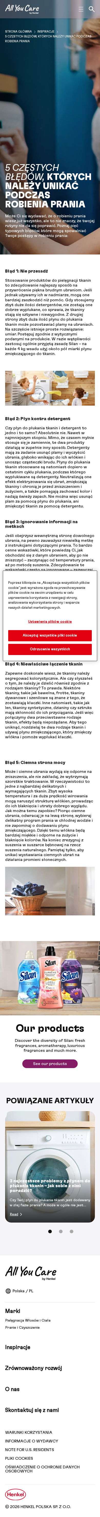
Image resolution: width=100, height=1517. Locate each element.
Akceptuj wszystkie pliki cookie (50, 635)
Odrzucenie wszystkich (50, 649)
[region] (50, 615)
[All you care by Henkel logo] (22, 9)
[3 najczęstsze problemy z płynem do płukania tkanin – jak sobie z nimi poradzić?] (50, 1167)
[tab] (50, 1231)
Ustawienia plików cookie (50, 621)
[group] (50, 1175)
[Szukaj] (92, 9)
